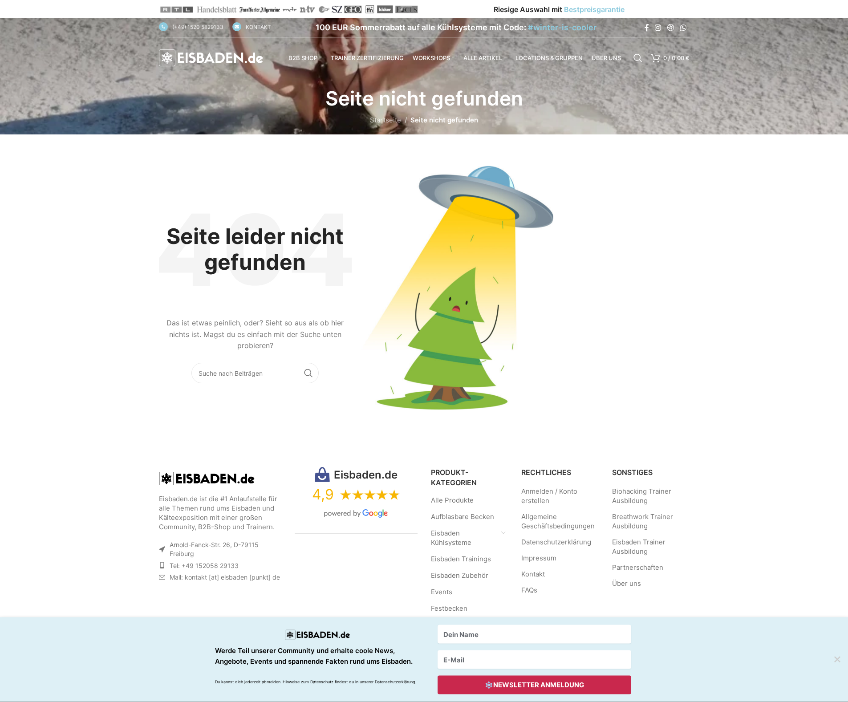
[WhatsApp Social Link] (683, 27)
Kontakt (533, 574)
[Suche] (638, 58)
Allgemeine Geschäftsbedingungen (558, 521)
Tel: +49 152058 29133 (204, 565)
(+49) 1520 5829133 (197, 27)
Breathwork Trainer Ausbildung (642, 521)
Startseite (385, 120)
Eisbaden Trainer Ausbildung (638, 547)
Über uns (626, 583)
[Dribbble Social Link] (670, 27)
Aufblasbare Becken (462, 516)
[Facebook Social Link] (646, 27)
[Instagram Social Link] (658, 27)
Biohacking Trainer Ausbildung (641, 496)
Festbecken (449, 608)
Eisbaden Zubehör (459, 575)
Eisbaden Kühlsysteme (451, 538)
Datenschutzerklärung (556, 542)
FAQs (529, 590)
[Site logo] (212, 57)
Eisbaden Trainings (461, 559)
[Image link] (208, 478)
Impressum (538, 558)
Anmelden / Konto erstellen (549, 496)
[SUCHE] (308, 373)
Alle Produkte (452, 500)
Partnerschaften (637, 567)
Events (441, 592)
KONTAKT (258, 27)
